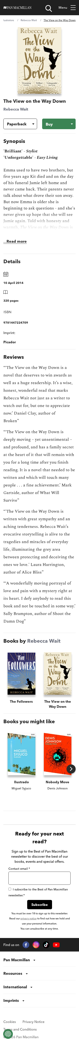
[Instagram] (36, 944)
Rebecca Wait (29, 20)
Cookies (9, 1022)
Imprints (11, 1000)
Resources (12, 973)
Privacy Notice (33, 1022)
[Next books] (71, 769)
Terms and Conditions (20, 1029)
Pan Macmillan (16, 959)
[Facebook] (26, 944)
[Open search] (48, 8)
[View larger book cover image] (39, 60)
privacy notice (28, 918)
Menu (63, 7)
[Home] (17, 7)
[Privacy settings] (8, 1034)
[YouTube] (56, 944)
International (15, 986)
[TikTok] (46, 944)
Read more (17, 241)
